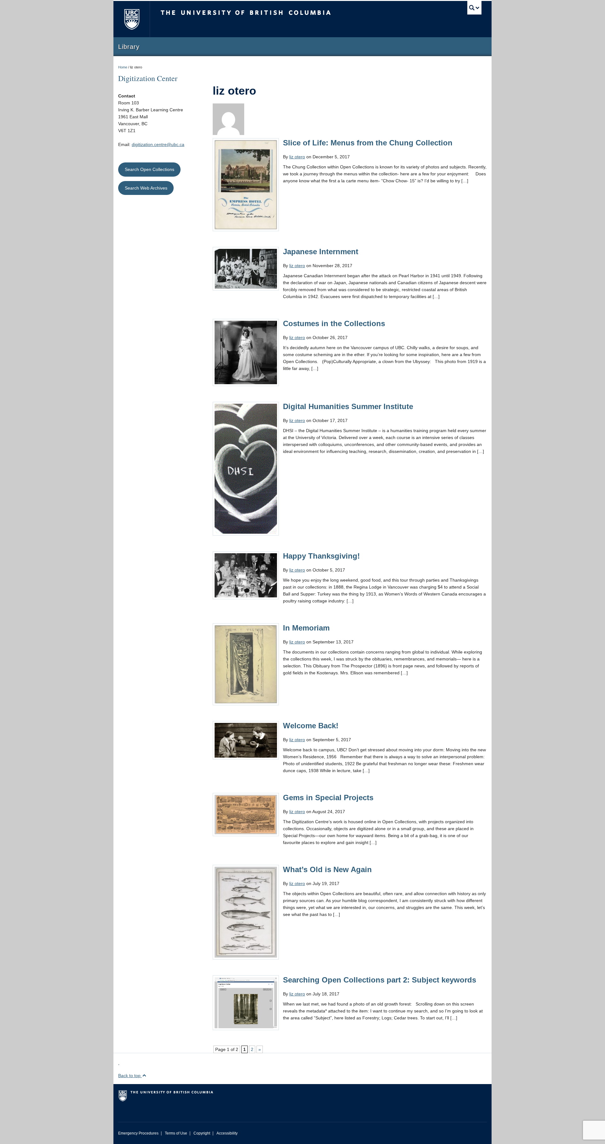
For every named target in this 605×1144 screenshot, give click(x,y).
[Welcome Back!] (246, 739)
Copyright (201, 1133)
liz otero (297, 156)
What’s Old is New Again (327, 869)
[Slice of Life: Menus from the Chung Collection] (246, 184)
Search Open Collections (149, 169)
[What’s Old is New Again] (246, 911)
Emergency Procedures (138, 1133)
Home (122, 67)
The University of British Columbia (131, 19)
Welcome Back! (310, 725)
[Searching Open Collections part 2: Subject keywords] (246, 1002)
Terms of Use (176, 1133)
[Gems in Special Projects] (246, 814)
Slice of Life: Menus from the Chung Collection (367, 142)
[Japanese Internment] (246, 268)
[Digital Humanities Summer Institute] (246, 468)
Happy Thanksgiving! (321, 556)
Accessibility (227, 1133)
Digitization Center (147, 78)
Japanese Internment (320, 251)
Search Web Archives (146, 188)
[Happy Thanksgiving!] (246, 575)
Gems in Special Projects (328, 797)
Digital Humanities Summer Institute (348, 406)
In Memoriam (306, 628)
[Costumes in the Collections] (246, 352)
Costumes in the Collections (334, 323)
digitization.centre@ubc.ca (158, 144)
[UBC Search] (474, 8)
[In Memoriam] (246, 663)
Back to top (130, 1075)
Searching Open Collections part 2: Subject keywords (379, 980)
